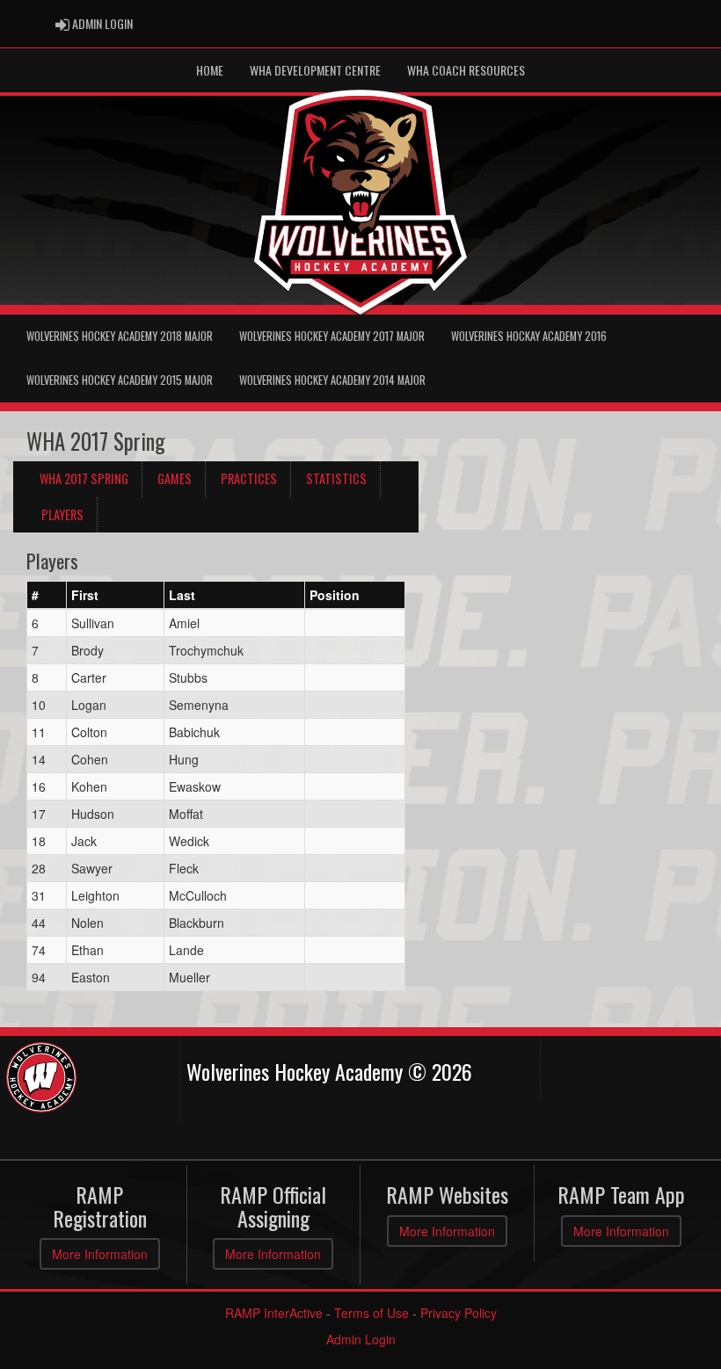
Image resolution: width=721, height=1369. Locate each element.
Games (174, 478)
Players (62, 514)
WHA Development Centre (315, 70)
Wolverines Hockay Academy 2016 (529, 336)
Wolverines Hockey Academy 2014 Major (332, 380)
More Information (100, 1254)
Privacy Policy (458, 1313)
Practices (249, 478)
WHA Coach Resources (466, 70)
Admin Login (361, 1339)
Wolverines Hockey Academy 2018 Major (119, 336)
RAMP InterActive (274, 1313)
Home (209, 70)
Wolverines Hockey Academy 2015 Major (119, 380)
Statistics (336, 478)
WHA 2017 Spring (84, 478)
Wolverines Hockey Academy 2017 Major (332, 336)
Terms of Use (371, 1313)
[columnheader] (47, 595)
